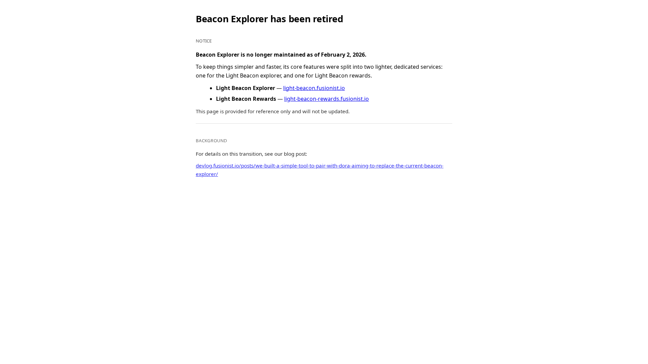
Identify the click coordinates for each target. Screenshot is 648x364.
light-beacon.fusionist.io (314, 88)
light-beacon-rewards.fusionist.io (326, 98)
